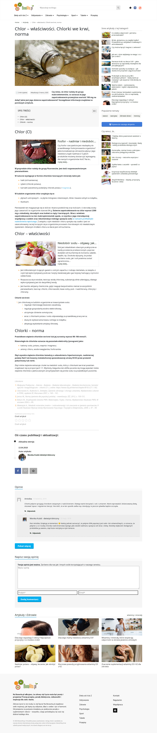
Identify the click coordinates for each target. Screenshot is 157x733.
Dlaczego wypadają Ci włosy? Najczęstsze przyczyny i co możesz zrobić (125, 102)
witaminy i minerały (134, 615)
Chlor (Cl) (23, 117)
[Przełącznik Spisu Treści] (93, 111)
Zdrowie (48, 15)
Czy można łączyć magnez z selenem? (126, 47)
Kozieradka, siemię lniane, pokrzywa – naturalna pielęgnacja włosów (126, 151)
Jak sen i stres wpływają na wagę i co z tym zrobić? (126, 55)
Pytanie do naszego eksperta (122, 124)
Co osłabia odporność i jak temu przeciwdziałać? (124, 34)
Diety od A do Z (20, 15)
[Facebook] (135, 8)
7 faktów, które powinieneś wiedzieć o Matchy (126, 137)
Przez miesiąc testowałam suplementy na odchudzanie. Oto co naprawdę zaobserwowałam (126, 94)
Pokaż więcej (24, 546)
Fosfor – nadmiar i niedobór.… (77, 141)
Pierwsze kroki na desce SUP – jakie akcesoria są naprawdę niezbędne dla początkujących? (126, 64)
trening (137, 116)
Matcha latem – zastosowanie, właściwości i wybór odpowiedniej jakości (125, 87)
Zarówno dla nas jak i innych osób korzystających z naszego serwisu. (59, 564)
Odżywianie (36, 15)
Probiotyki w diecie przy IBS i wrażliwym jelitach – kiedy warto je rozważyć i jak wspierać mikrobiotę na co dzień (126, 79)
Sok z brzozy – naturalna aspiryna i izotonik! (125, 158)
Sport (73, 15)
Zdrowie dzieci (125, 116)
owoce (105, 116)
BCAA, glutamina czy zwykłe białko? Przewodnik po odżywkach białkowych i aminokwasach (127, 42)
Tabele (83, 15)
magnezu (66, 188)
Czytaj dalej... (63, 162)
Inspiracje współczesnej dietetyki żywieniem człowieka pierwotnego (125, 173)
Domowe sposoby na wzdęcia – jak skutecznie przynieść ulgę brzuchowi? (126, 70)
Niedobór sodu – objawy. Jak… (77, 243)
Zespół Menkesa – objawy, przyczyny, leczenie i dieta (126, 181)
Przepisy (94, 15)
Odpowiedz (31, 511)
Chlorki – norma (26, 122)
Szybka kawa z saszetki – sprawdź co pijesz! (126, 166)
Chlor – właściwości (27, 119)
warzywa (113, 116)
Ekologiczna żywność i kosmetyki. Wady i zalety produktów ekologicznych (127, 144)
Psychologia (62, 15)
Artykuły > (21, 615)
